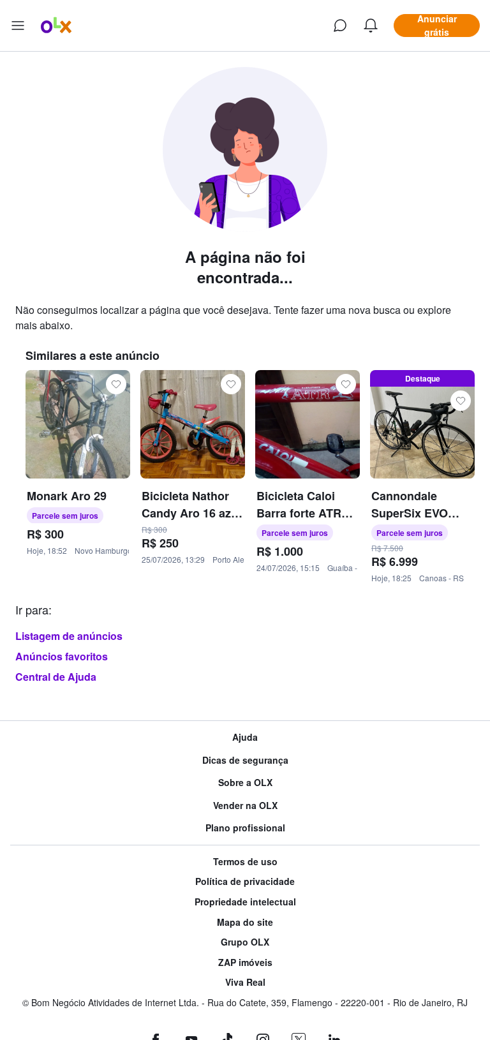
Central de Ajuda (55, 676)
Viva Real (245, 982)
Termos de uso (245, 862)
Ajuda (245, 737)
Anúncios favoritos (61, 656)
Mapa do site (245, 922)
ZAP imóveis (245, 962)
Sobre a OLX (245, 782)
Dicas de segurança (245, 760)
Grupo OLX (245, 942)
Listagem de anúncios (68, 635)
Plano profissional (245, 828)
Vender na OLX (245, 805)
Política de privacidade (245, 881)
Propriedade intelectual (245, 902)
